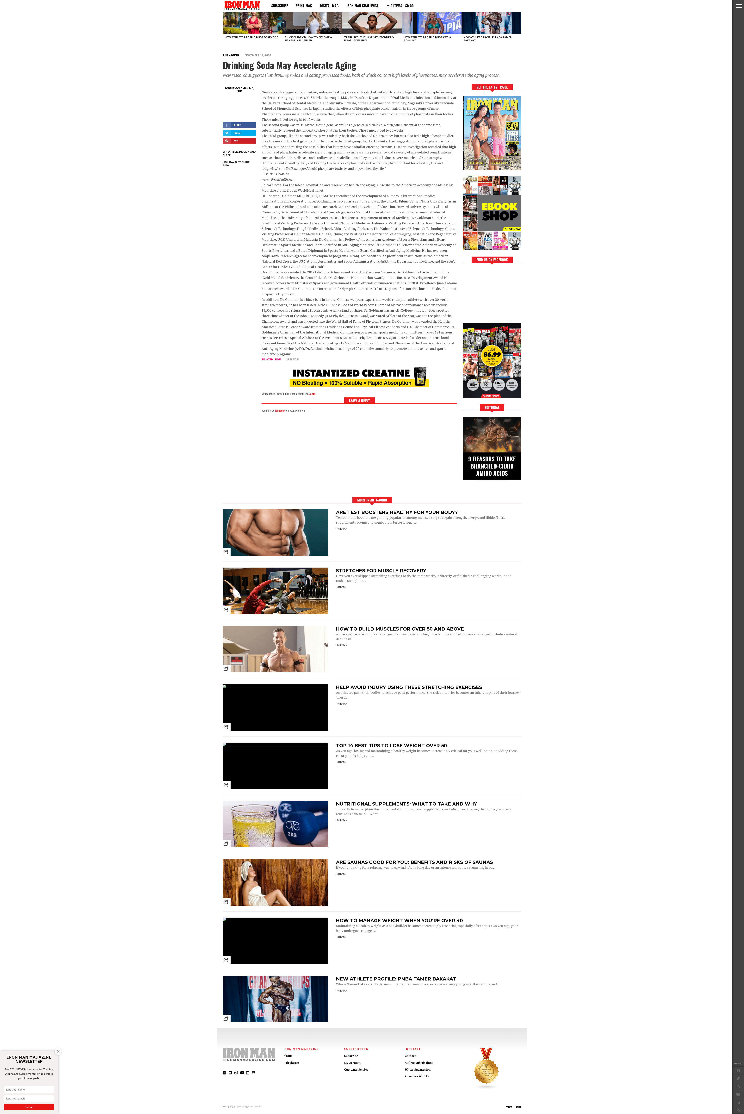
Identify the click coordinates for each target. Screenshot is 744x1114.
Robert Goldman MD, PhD (239, 89)
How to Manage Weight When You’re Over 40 (399, 920)
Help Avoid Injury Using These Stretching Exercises (409, 687)
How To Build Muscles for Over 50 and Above (400, 629)
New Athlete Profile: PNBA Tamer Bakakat (396, 979)
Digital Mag (329, 5)
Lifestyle (292, 359)
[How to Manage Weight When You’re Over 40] (275, 920)
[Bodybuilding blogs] (486, 1088)
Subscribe (279, 5)
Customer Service (356, 1069)
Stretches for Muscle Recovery (381, 570)
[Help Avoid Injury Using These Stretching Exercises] (275, 687)
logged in (280, 410)
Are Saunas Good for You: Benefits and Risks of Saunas (414, 862)
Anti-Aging (231, 55)
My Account (352, 1063)
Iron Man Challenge (362, 5)
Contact (410, 1056)
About (287, 1056)
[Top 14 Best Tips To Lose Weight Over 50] (275, 745)
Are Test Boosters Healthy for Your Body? (397, 512)
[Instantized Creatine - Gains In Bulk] (359, 385)
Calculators (291, 1063)
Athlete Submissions (419, 1063)
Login (311, 393)
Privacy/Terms (513, 1106)
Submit (29, 1107)
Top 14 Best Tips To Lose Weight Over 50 (391, 745)
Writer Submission (418, 1069)
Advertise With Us (417, 1076)
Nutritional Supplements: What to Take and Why (406, 804)
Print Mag (304, 5)
